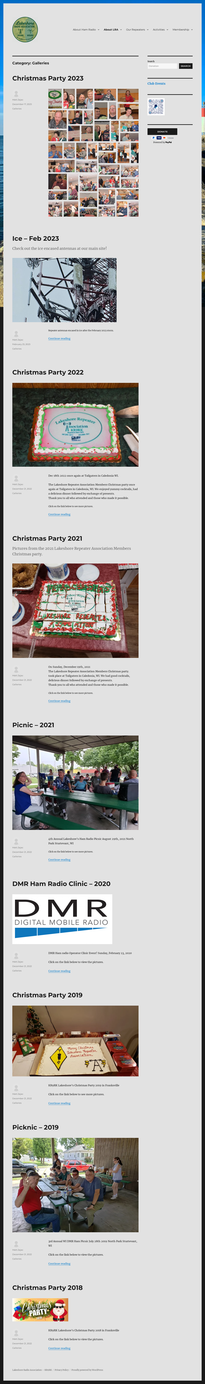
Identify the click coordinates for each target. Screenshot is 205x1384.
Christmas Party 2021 (47, 538)
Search (151, 61)
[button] (55, 99)
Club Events (156, 83)
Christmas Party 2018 (47, 1288)
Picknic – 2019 (35, 1127)
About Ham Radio (84, 29)
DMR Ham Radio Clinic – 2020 (61, 884)
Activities (159, 29)
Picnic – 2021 (33, 725)
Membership (181, 29)
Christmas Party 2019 (47, 995)
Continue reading (59, 338)
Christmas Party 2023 (48, 78)
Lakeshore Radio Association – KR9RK (32, 1370)
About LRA (111, 29)
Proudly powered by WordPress (87, 1370)
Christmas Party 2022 (48, 372)
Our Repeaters (135, 29)
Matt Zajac (17, 99)
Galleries (16, 108)
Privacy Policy (62, 1370)
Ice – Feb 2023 (35, 238)
